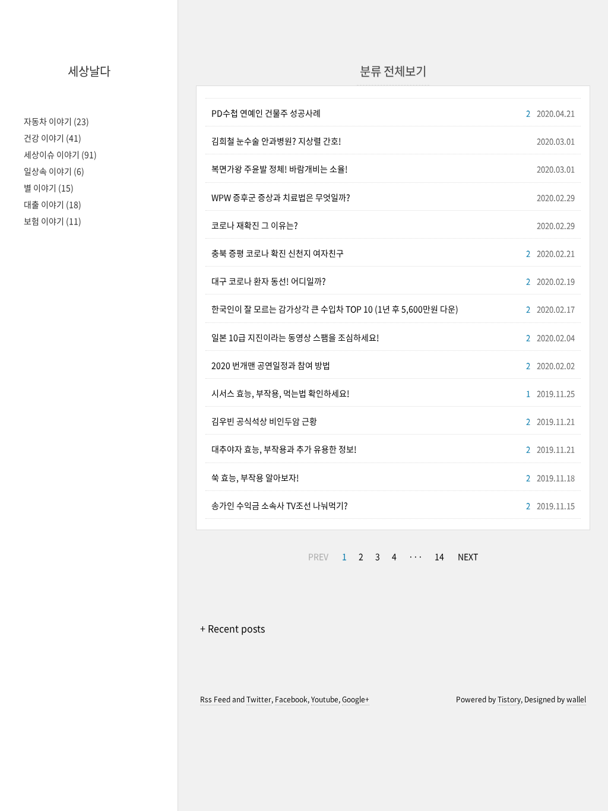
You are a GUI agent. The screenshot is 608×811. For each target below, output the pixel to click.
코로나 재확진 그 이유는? (254, 225)
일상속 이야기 (54, 171)
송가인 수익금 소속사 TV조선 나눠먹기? (279, 505)
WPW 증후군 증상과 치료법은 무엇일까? (280, 197)
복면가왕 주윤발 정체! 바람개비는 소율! (279, 169)
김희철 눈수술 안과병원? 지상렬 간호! (276, 141)
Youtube (324, 699)
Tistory (509, 699)
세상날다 (89, 71)
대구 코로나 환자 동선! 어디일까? (268, 281)
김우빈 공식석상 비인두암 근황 (264, 421)
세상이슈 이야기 (60, 154)
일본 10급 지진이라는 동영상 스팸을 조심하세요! (295, 337)
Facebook (291, 699)
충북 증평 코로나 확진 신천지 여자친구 (277, 253)
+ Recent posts (232, 628)
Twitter (258, 699)
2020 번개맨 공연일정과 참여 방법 (270, 365)
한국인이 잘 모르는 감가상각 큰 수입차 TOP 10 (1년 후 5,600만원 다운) (334, 309)
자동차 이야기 (56, 121)
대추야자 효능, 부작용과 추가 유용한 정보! (284, 449)
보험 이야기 (52, 221)
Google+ (355, 699)
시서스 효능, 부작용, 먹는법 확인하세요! (280, 393)
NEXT (468, 556)
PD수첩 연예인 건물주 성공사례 (266, 113)
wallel (576, 699)
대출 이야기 (52, 204)
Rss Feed (215, 699)
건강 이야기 (52, 138)
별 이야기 (49, 188)
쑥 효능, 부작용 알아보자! (255, 477)
